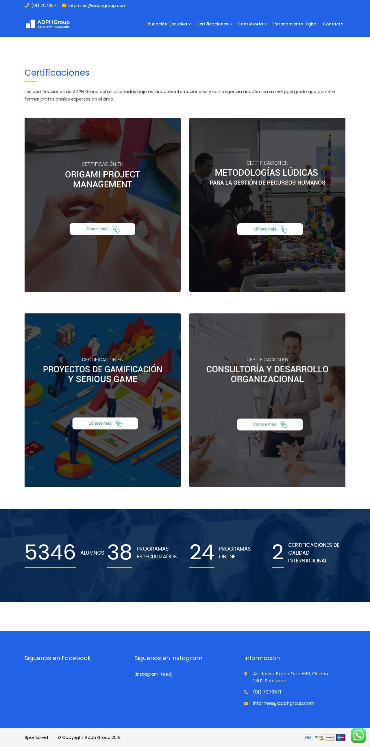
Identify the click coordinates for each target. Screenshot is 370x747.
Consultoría (250, 24)
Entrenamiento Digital (295, 24)
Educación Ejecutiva (166, 24)
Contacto (333, 24)
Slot (53, 737)
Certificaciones (212, 24)
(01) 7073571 (44, 5)
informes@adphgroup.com (98, 5)
